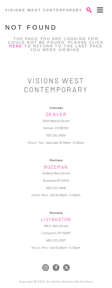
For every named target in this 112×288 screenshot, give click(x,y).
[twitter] (66, 267)
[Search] (89, 10)
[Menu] (100, 10)
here (15, 46)
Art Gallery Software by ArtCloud (69, 281)
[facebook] (56, 267)
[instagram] (45, 267)
